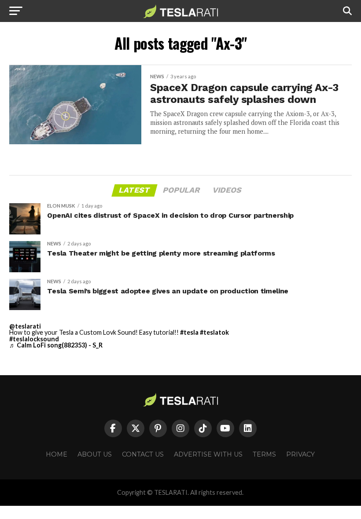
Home (56, 454)
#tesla (189, 332)
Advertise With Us (208, 454)
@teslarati (25, 326)
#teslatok (214, 332)
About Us (94, 454)
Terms (264, 454)
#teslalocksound (34, 339)
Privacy (300, 454)
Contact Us (143, 454)
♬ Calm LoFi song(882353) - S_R (56, 345)
